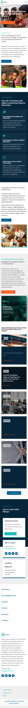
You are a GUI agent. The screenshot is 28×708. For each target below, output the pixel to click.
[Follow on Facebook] (13, 553)
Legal (4, 696)
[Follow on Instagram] (16, 553)
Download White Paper (9, 435)
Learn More (6, 61)
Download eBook (8, 22)
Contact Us (6, 220)
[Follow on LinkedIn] (6, 553)
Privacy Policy (7, 690)
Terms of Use (7, 693)
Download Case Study (9, 410)
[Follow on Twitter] (9, 553)
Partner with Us (10, 533)
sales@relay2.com (10, 549)
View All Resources (14, 493)
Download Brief (7, 459)
